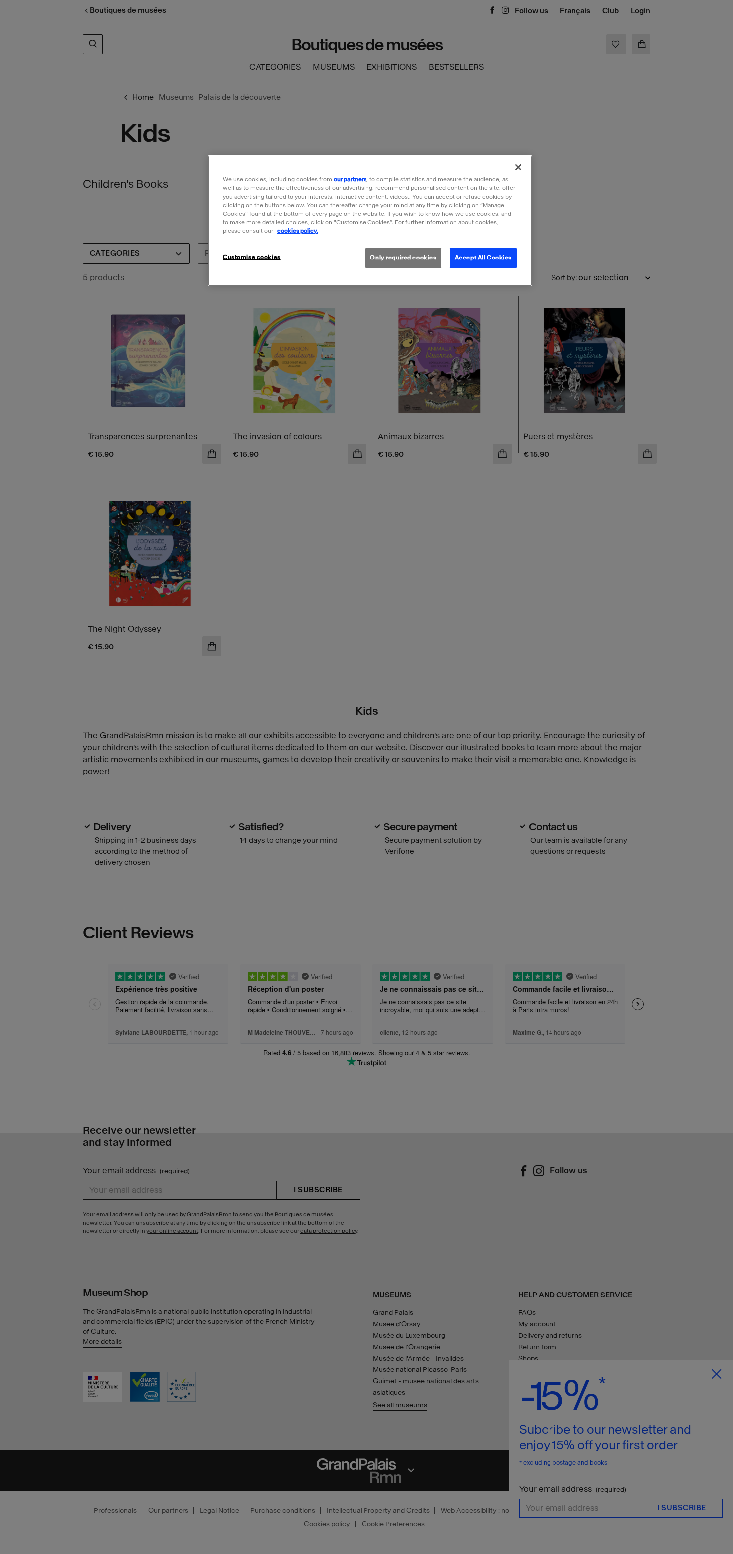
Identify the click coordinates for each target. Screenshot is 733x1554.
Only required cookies (403, 257)
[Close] (518, 167)
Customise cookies (252, 257)
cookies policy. (297, 231)
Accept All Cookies (483, 257)
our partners (350, 179)
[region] (370, 220)
